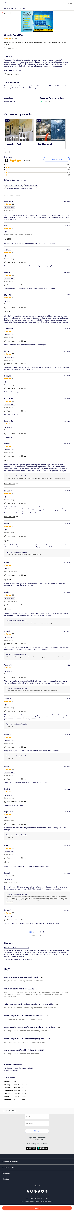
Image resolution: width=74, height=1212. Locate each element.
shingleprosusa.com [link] (11, 1070)
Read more (9, 902)
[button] (19, 133)
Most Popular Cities (9, 1111)
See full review (9, 484)
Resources (6, 1173)
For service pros (8, 1167)
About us (5, 1179)
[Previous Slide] (5, 152)
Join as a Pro (61, 3)
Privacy (27, 1197)
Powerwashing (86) (31, 185)
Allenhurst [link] (22, 8)
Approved (6, 13)
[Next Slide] (10, 152)
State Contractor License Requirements (16, 948)
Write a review (56, 159)
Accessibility (46, 1197)
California (31, 1197)
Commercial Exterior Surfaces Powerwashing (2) (21, 189)
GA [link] (16, 8)
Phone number (12, 48)
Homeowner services (10, 1161)
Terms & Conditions (48, 1201)
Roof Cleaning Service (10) (14, 185)
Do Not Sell (38, 1197)
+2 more (6, 44)
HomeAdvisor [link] (8, 8)
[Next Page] (47, 932)
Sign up (37, 1131)
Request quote (37, 1208)
